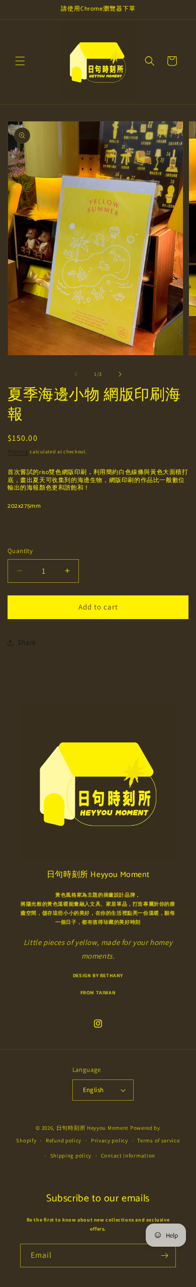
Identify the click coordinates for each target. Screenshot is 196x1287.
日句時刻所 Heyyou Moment (92, 1127)
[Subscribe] (164, 1255)
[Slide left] (76, 374)
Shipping (18, 451)
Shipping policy (71, 1155)
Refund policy (63, 1140)
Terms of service (158, 1140)
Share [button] (27, 642)
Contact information (128, 1155)
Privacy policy (109, 1140)
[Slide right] (120, 374)
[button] (20, 61)
